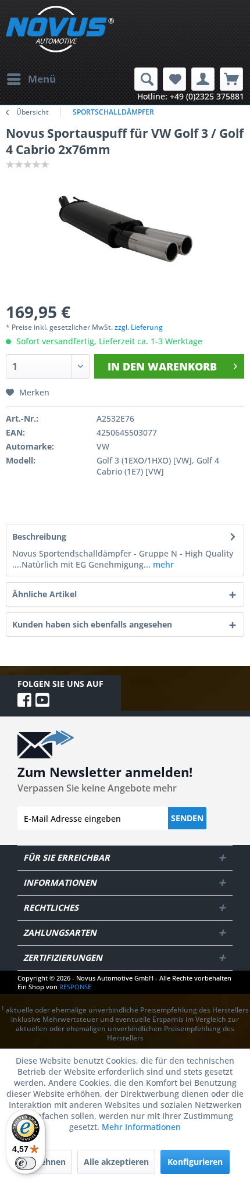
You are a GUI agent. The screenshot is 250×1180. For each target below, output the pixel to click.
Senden (187, 817)
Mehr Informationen (141, 1126)
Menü (42, 78)
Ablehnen (46, 1161)
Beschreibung (39, 536)
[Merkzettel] (174, 79)
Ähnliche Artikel (44, 594)
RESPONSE (75, 986)
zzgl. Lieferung (139, 327)
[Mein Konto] (203, 79)
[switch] (25, 1163)
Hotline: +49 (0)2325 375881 (190, 96)
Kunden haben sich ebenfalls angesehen (92, 624)
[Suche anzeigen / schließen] (146, 79)
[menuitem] (31, 79)
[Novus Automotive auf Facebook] (26, 700)
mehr (162, 564)
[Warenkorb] (231, 79)
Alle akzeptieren (116, 1161)
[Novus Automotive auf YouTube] (42, 700)
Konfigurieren (195, 1161)
